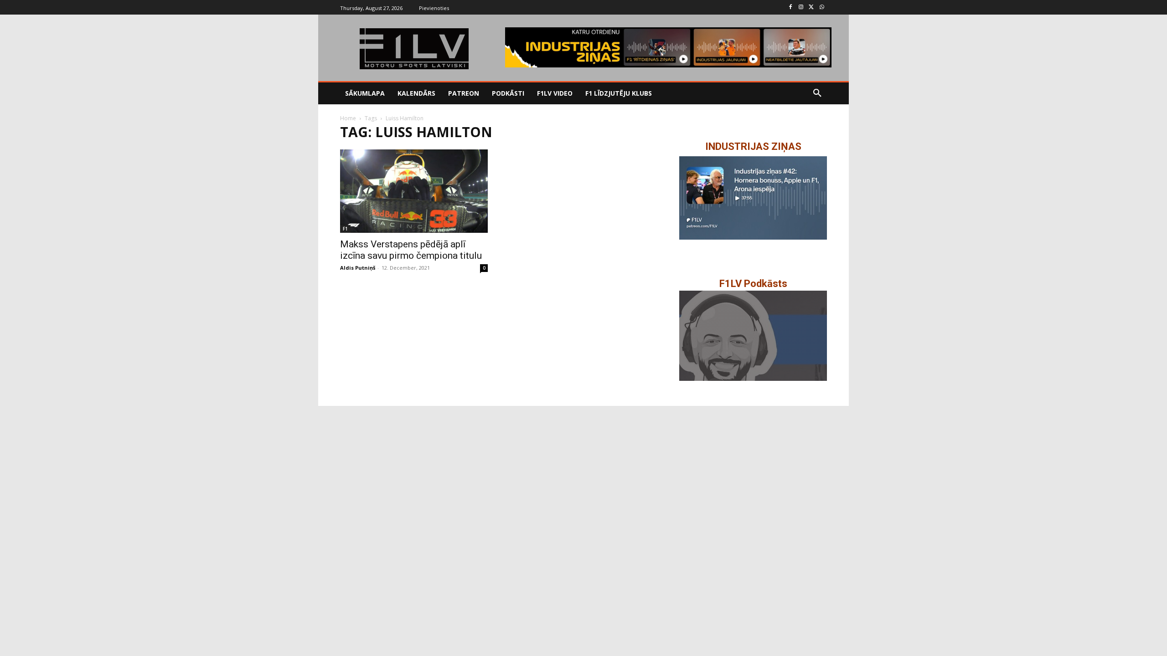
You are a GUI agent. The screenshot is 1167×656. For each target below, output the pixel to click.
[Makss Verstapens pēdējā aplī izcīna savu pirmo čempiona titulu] (414, 190)
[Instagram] (801, 7)
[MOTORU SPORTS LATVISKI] (414, 48)
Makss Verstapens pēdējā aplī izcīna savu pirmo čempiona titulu (411, 250)
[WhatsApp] (821, 7)
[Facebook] (790, 7)
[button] (817, 93)
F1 (345, 229)
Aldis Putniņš (357, 267)
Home (348, 118)
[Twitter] (811, 7)
